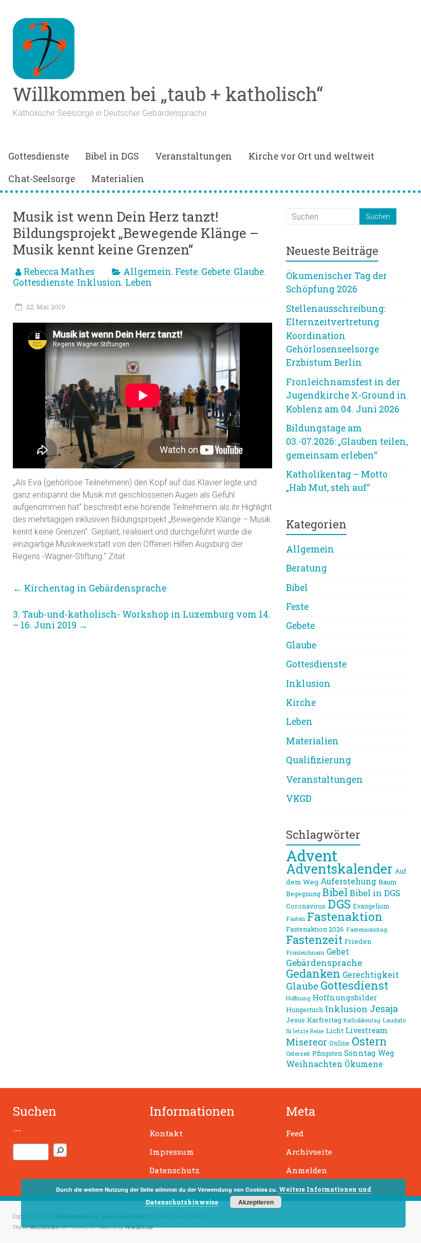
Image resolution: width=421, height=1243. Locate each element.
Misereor (306, 1042)
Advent (311, 855)
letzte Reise (308, 1031)
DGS (339, 904)
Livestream (367, 1030)
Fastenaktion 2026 (315, 929)
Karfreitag (324, 1019)
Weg (386, 1053)
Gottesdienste (38, 156)
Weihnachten (314, 1063)
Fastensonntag (366, 929)
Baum (387, 881)
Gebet (338, 951)
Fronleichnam (305, 952)
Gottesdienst (354, 985)
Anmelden (306, 1170)
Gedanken (313, 973)
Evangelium (371, 906)
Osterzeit (298, 1053)
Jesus (295, 1019)
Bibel (297, 588)
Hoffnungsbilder (345, 997)
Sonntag (360, 1053)
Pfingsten (327, 1053)
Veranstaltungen (193, 156)
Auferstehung (348, 881)
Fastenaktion (344, 916)
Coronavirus (306, 906)
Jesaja (384, 1008)
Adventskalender (339, 868)
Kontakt (166, 1133)
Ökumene (364, 1064)
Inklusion (99, 282)
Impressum (171, 1152)
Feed (294, 1133)
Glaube (249, 272)
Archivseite (309, 1152)
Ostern (369, 1041)
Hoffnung (298, 998)
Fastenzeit (314, 939)
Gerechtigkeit (370, 975)
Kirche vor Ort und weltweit (311, 156)
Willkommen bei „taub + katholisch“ (168, 94)
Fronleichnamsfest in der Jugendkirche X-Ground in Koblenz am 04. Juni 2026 (346, 395)
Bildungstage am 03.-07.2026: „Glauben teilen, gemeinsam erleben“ (347, 441)
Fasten (295, 918)
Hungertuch (304, 1009)
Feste (186, 272)
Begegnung (303, 894)
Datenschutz (174, 1170)
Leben (138, 282)
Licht (334, 1030)
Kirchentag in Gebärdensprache (89, 588)
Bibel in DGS (112, 156)
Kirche (301, 702)
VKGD (299, 798)
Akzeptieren (256, 1202)
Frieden (358, 941)
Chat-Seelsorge (41, 179)
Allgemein (147, 272)
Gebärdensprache (324, 963)
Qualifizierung (318, 760)
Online (339, 1043)
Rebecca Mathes (59, 272)
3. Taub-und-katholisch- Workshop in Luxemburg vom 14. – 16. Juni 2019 (142, 619)
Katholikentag (361, 1020)
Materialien (117, 179)
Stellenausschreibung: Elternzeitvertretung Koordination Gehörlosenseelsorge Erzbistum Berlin (336, 336)
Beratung (306, 568)
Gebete (215, 272)
